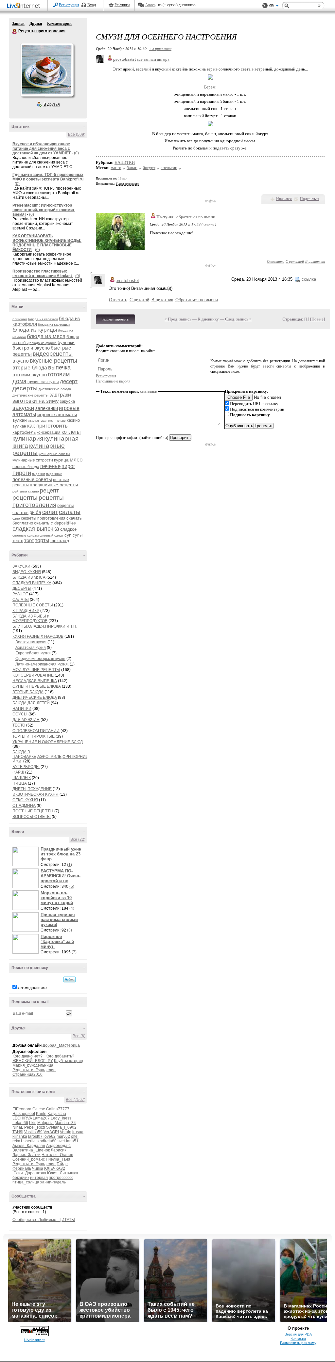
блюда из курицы (34, 330)
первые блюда (25, 466)
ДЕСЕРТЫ (21, 588)
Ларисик (58, 1150)
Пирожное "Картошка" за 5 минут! (57, 941)
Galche (38, 1109)
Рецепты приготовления (14, 31)
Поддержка (265, 5)
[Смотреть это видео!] (26, 856)
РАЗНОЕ (20, 594)
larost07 (35, 1136)
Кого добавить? (59, 1056)
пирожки (38, 474)
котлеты (71, 432)
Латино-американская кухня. (42, 664)
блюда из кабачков (43, 319)
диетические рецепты (30, 395)
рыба (35, 512)
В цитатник (315, 261)
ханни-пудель (53, 1182)
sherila (30, 1141)
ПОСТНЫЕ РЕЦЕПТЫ (32, 811)
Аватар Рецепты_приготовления (46, 69)
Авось (150, 5)
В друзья (52, 104)
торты (42, 540)
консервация (49, 432)
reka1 (17, 1141)
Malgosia (45, 1122)
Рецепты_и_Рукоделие (34, 1070)
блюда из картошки (54, 324)
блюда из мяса (46, 336)
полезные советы (32, 479)
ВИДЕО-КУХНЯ (26, 572)
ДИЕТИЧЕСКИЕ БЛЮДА (34, 697)
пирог (68, 466)
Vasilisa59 (33, 1132)
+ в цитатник (160, 48)
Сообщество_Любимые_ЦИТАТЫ (43, 1219)
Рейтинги (122, 5)
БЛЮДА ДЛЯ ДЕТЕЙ (31, 703)
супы (77, 535)
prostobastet (127, 280)
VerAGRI (51, 1132)
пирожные (54, 474)
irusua (77, 1132)
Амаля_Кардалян (28, 1145)
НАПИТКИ (21, 708)
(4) (71, 908)
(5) (71, 886)
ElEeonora (21, 1109)
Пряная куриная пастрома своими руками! (59, 919)
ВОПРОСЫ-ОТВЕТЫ (31, 816)
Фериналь (21, 1168)
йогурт (149, 167)
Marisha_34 (65, 1122)
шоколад (59, 540)
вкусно (20, 361)
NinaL (17, 1127)
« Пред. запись (178, 319)
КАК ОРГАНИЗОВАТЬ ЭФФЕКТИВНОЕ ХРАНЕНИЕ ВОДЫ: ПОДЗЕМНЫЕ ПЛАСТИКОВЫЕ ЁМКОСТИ (46, 243)
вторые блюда (29, 367)
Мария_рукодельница (32, 1065)
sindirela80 (47, 1141)
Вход (91, 5)
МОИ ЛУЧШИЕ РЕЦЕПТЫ (36, 669)
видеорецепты (53, 354)
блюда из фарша (43, 343)
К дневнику (208, 319)
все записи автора (153, 59)
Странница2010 (27, 1074)
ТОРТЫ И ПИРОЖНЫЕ (33, 736)
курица (61, 459)
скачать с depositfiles (55, 523)
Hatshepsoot (23, 1113)
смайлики (148, 391)
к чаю (61, 420)
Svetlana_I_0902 (61, 1127)
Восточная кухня (30, 642)
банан (132, 167)
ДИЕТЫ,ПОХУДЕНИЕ (32, 789)
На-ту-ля (164, 216)
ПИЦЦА (19, 783)
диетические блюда (55, 389)
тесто (17, 540)
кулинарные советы (54, 454)
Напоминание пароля (113, 381)
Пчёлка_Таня (58, 1159)
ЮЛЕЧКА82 (54, 1168)
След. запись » (238, 319)
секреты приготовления (43, 518)
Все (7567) (75, 1099)
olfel (75, 1136)
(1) (69, 864)
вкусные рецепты (53, 360)
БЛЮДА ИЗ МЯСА (28, 577)
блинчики (19, 319)
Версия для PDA (298, 1334)
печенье (50, 466)
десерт (69, 381)
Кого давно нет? (27, 1056)
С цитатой (295, 261)
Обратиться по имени (196, 299)
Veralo (65, 1132)
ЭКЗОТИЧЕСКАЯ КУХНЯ (35, 794)
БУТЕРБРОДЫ (26, 766)
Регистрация (69, 5)
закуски (23, 407)
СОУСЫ (19, 714)
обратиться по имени (195, 216)
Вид (274, 6)
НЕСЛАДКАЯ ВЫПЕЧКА (34, 681)
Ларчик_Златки (26, 1154)
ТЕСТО (18, 725)
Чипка (37, 1168)
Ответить (275, 261)
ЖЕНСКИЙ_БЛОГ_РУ (32, 1060)
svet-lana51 (68, 1141)
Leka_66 (20, 1122)
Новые (317, 319)
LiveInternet (25, 6)
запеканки (46, 408)
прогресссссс (61, 1177)
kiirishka (19, 1136)
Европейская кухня (33, 653)
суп (68, 535)
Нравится (284, 198)
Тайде (62, 1164)
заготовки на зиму (35, 401)
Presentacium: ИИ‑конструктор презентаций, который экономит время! (43, 210)
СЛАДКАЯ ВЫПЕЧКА (31, 583)
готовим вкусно (29, 374)
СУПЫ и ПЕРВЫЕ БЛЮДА (36, 686)
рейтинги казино (25, 491)
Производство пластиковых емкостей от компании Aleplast (42, 273)
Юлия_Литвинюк (62, 1173)
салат (50, 512)
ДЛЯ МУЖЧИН (26, 719)
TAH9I (17, 1132)
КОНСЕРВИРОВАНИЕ (33, 675)
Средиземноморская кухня (40, 658)
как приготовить (47, 426)
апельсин (169, 167)
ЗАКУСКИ (21, 566)
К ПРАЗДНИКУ (25, 610)
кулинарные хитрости (32, 460)
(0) (76, 153)
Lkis (32, 1122)
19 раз (122, 178)
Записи (18, 23)
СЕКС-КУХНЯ (25, 800)
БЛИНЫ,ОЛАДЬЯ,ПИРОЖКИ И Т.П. (44, 626)
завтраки (60, 395)
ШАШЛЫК (21, 777)
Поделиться (309, 198)
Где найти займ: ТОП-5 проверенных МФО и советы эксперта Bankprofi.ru (47, 176)
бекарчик (20, 1177)
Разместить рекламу (298, 1343)
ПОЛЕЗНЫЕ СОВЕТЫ (32, 605)
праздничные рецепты (54, 484)
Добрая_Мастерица (61, 1045)
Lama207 (41, 1118)
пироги (21, 473)
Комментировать (115, 319)
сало (16, 518)
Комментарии (59, 23)
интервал (39, 1177)
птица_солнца (25, 1182)
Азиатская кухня (30, 647)
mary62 (63, 1136)
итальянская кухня (42, 420)
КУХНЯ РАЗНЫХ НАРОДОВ (37, 636)
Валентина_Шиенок (31, 1150)
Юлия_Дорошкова (29, 1173)
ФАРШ (18, 772)
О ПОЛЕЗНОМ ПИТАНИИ (36, 730)
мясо (76, 460)
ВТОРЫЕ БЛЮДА (28, 692)
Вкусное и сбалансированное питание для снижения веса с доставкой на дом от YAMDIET (41, 148)
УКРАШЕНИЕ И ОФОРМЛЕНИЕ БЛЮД (47, 742)
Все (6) (79, 1036)
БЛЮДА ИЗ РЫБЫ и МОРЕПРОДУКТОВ (30, 618)
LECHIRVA (22, 1118)
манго (116, 167)
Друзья (35, 23)
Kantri (41, 1113)
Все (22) (77, 839)
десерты (25, 388)
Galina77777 (57, 1109)
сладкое (68, 529)
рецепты (25, 497)
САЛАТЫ (20, 599)
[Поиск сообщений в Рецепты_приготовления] (69, 979)
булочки (66, 342)
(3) (69, 930)
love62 (50, 1136)
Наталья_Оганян (57, 1154)
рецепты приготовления (38, 501)
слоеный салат (51, 535)
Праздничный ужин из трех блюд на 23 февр (61, 854)
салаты (69, 512)
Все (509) (76, 134)
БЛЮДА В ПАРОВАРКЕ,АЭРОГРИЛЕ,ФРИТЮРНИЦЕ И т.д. (51, 756)
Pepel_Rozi (34, 1127)
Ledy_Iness (61, 1118)
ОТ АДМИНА (24, 805)
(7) (74, 952)
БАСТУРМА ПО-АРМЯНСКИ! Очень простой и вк (60, 876)
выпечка (59, 367)
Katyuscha (56, 1113)
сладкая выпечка (35, 528)
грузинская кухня (43, 382)
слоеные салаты (25, 535)
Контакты (298, 1338)
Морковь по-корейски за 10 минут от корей (57, 897)
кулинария (27, 438)
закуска (67, 401)
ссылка (208, 224)
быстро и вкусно (31, 348)
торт (29, 540)
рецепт (49, 490)
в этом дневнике (32, 987)
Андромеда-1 (58, 1145)
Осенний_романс (28, 1159)
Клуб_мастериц (68, 1060)
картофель (24, 432)
